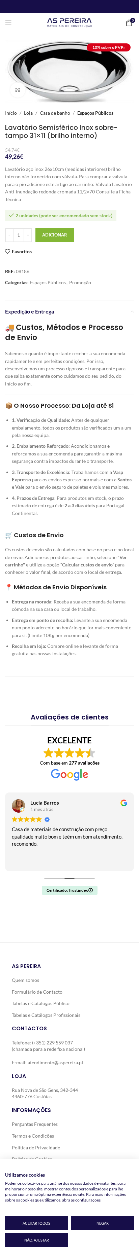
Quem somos (25, 980)
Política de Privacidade (36, 1147)
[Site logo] (69, 22)
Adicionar (54, 234)
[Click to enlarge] (17, 90)
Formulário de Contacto (37, 992)
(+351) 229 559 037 (52, 1042)
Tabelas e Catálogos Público (41, 1003)
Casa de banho (55, 113)
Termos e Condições (33, 1136)
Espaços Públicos (95, 113)
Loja (28, 113)
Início (11, 113)
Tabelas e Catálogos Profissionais (46, 1015)
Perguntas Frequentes (35, 1124)
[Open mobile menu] (8, 23)
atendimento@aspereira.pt (55, 1062)
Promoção (80, 282)
